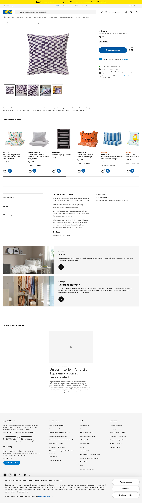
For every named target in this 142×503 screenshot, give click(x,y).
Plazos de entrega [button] (107, 69)
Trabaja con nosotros (86, 432)
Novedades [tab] (53, 17)
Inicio (4, 23)
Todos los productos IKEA (88, 436)
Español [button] (133, 6)
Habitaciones (12, 23)
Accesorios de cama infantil (53, 23)
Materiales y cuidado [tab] (10, 215)
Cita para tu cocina (68, 6)
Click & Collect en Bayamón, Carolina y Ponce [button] (117, 72)
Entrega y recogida (116, 429)
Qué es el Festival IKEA (87, 469)
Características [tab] (8, 198)
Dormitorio (52, 366)
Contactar (88, 6)
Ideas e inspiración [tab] (66, 17)
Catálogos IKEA (84, 440)
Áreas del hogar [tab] (25, 17)
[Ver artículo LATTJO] (14, 139)
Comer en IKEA (84, 451)
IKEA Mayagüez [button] (10, 6)
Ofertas (82, 447)
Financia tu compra (116, 443)
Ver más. (103, 2)
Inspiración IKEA (85, 443)
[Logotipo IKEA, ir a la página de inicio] (7, 12)
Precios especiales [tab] (82, 17)
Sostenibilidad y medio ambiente (90, 454)
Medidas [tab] (6, 206)
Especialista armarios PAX (118, 436)
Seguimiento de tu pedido (57, 429)
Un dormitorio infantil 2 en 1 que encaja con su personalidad (69, 373)
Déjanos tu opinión (55, 460)
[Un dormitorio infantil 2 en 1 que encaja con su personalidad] (70, 347)
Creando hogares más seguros (89, 458)
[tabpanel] (96, 216)
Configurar (125, 488)
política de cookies (45, 496)
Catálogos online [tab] (40, 17)
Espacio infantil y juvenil (36, 23)
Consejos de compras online (58, 436)
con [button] (116, 59)
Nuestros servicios (116, 425)
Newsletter (83, 462)
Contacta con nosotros (56, 425)
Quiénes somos (84, 425)
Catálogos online (79, 6)
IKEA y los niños (23, 23)
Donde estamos (85, 429)
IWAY (81, 465)
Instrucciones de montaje (57, 447)
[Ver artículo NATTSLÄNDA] (39, 139)
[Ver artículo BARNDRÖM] (112, 139)
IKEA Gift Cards (115, 447)
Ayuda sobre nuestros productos (59, 432)
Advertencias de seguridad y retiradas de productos (62, 452)
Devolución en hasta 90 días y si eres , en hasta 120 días (117, 76)
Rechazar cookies (125, 495)
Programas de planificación (118, 440)
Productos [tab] (10, 17)
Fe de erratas (53, 457)
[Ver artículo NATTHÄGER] (88, 139)
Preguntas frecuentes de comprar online (61, 440)
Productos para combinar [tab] (12, 120)
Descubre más (7, 458)
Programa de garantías (56, 443)
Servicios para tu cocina (117, 432)
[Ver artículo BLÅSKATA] (63, 139)
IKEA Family (59, 6)
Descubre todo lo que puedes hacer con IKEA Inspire (19, 432)
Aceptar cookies (126, 482)
